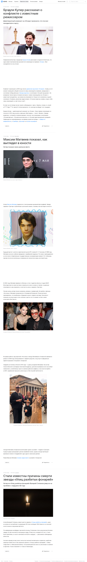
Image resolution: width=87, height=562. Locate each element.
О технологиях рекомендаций (44, 561)
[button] (28, 41)
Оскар (42, 62)
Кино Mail (17, 136)
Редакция (36, 561)
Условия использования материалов (71, 561)
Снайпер (15, 121)
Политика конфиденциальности (57, 561)
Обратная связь (82, 561)
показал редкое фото (23, 457)
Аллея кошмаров (31, 121)
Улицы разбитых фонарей (39, 522)
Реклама (10, 561)
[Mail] (2, 1)
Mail (2, 561)
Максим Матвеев (12, 204)
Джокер (21, 121)
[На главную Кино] (5, 1)
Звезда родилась (24, 93)
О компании (6, 561)
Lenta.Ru (17, 6)
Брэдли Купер (27, 60)
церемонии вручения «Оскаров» (35, 89)
